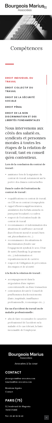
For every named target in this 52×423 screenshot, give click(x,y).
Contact (9, 391)
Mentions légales (13, 388)
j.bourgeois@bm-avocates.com (20, 378)
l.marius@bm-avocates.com (18, 382)
